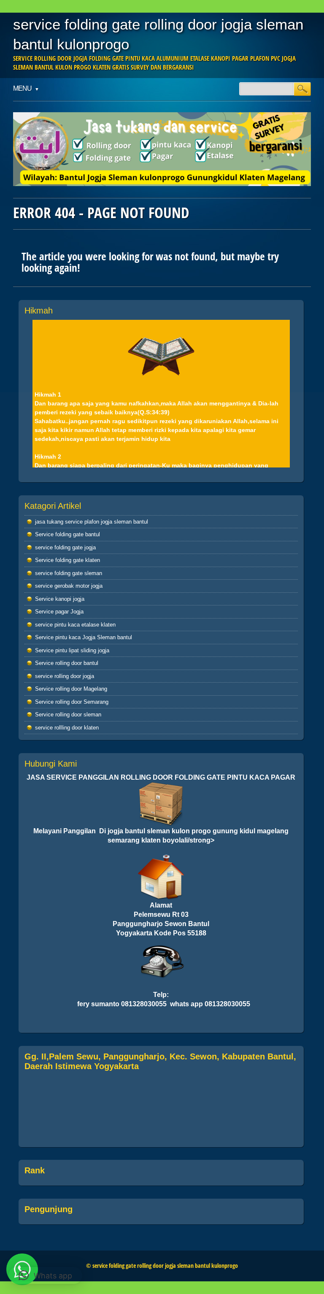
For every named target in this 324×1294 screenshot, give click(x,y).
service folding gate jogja (65, 547)
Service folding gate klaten (67, 560)
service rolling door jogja (64, 676)
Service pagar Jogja (59, 611)
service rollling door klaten (67, 727)
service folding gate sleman (68, 573)
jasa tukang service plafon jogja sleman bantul (91, 522)
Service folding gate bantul (67, 534)
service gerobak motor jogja (69, 586)
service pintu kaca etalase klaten (75, 624)
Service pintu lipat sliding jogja (72, 650)
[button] (45, 1275)
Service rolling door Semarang (71, 702)
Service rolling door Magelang (71, 689)
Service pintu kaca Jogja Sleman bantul (83, 637)
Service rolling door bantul (66, 663)
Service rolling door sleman (68, 714)
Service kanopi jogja (59, 599)
